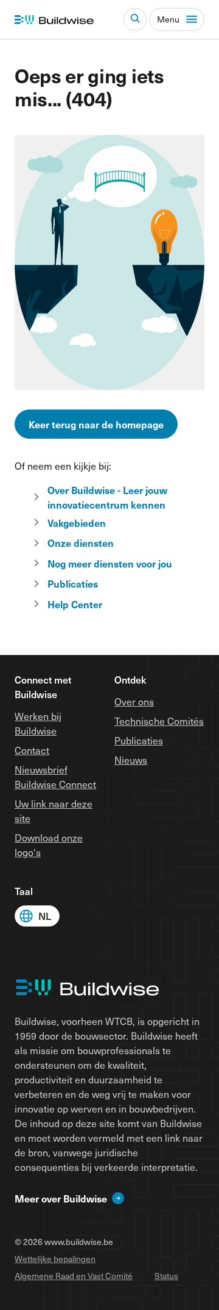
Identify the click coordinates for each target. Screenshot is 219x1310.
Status (166, 1275)
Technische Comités (159, 720)
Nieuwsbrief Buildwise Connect (55, 776)
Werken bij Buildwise (38, 723)
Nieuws (130, 759)
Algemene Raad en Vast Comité (74, 1275)
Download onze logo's (49, 844)
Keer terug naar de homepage (96, 424)
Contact (32, 749)
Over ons (134, 701)
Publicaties (138, 740)
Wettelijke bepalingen (55, 1258)
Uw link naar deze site (53, 810)
